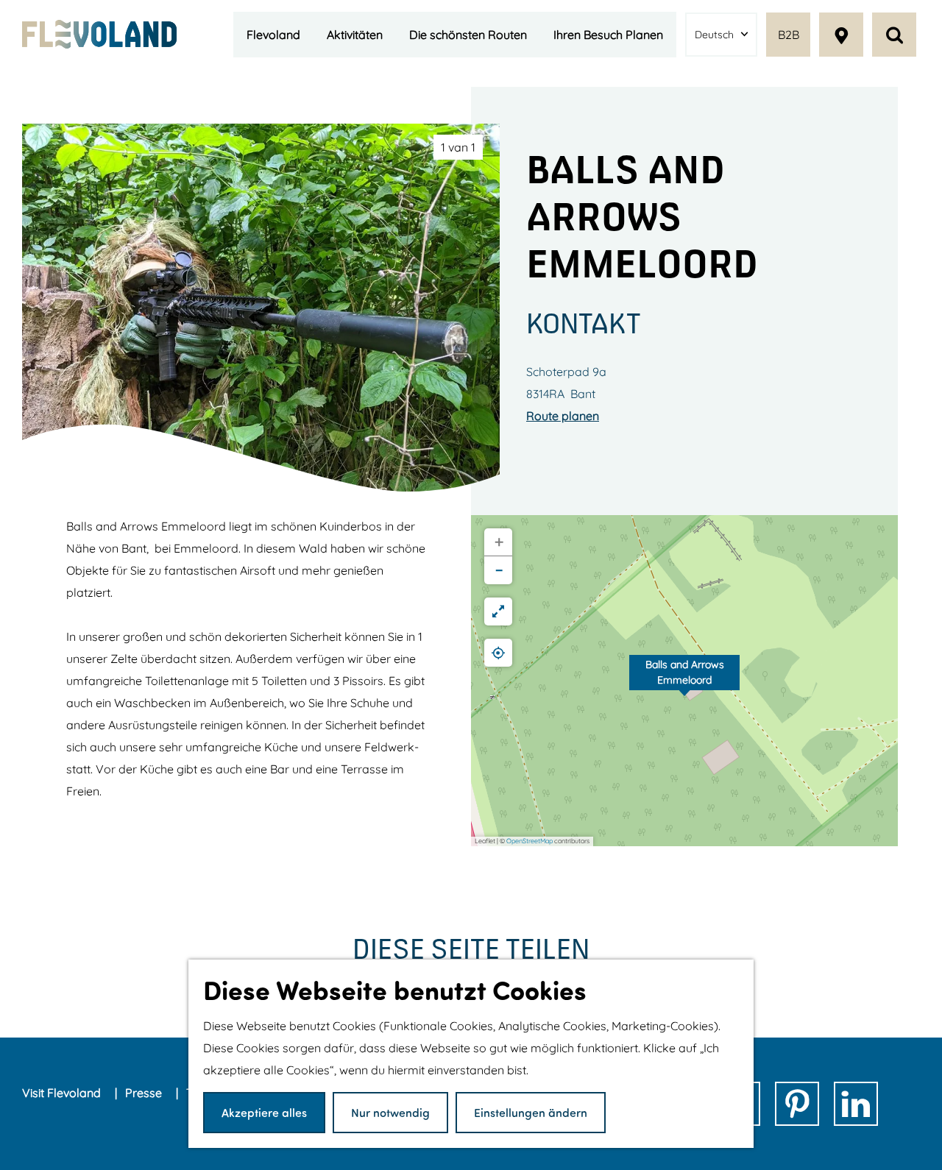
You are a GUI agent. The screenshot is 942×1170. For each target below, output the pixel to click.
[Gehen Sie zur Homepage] (99, 34)
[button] (684, 680)
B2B (788, 34)
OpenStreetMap (529, 841)
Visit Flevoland (63, 1092)
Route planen (562, 415)
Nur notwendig (390, 1112)
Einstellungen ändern (530, 1112)
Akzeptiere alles (264, 1112)
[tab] (458, 147)
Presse (145, 1092)
